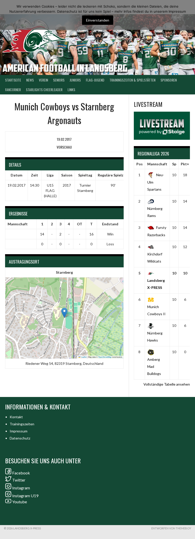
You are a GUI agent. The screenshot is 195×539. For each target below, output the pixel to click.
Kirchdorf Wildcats (154, 257)
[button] (64, 313)
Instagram (21, 487)
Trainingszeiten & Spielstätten (132, 80)
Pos (139, 164)
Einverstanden (97, 20)
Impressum (18, 431)
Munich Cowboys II (156, 310)
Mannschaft (157, 164)
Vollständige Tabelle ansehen (166, 384)
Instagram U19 (25, 495)
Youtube (19, 501)
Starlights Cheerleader (44, 89)
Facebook (21, 472)
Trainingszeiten (22, 424)
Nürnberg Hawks (154, 336)
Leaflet (83, 356)
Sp (174, 164)
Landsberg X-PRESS (156, 284)
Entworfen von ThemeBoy (171, 528)
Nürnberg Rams (154, 212)
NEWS (30, 80)
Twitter (18, 479)
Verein (43, 80)
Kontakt (16, 417)
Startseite (13, 80)
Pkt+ (185, 164)
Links (71, 89)
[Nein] (188, 14)
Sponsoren (168, 80)
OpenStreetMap (104, 356)
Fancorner (13, 89)
